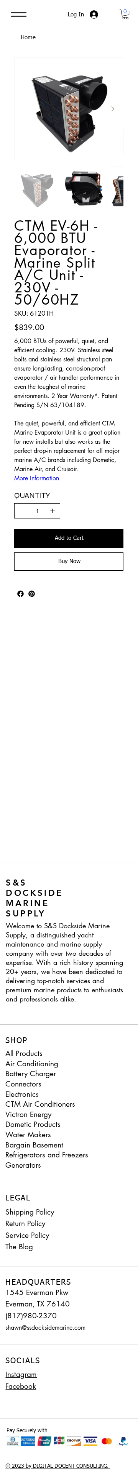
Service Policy (27, 1235)
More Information (36, 478)
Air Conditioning (31, 1064)
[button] (125, 14)
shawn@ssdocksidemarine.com (45, 1328)
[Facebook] (20, 594)
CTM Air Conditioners (40, 1104)
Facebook (20, 1386)
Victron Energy (28, 1114)
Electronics (22, 1094)
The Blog (19, 1247)
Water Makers (28, 1134)
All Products (24, 1053)
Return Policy (25, 1223)
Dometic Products (33, 1124)
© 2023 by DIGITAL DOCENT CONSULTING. (57, 1466)
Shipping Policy (29, 1212)
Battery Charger (30, 1073)
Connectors (23, 1084)
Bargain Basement (34, 1145)
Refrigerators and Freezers (46, 1155)
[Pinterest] (31, 594)
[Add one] (52, 510)
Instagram (21, 1374)
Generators (23, 1165)
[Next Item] (113, 109)
